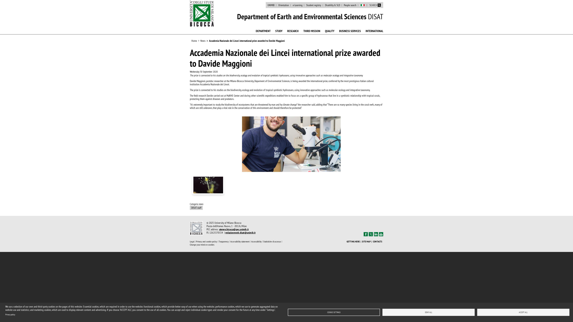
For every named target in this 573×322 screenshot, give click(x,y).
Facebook (366, 234)
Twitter (371, 234)
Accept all (523, 312)
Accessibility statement (240, 241)
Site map (366, 241)
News (202, 40)
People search (350, 5)
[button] (291, 143)
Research (293, 31)
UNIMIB (271, 5)
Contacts (377, 241)
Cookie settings (334, 312)
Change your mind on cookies (202, 244)
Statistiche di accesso (272, 241)
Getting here (353, 241)
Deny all (428, 312)
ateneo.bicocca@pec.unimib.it (234, 229)
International (374, 31)
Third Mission (311, 31)
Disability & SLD (332, 5)
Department (263, 31)
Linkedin (376, 234)
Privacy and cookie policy (206, 241)
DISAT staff (196, 207)
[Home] (202, 13)
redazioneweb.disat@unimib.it (240, 232)
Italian (363, 5)
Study (278, 31)
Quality (329, 31)
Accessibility (256, 241)
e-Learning (297, 5)
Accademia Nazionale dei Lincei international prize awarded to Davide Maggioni (247, 40)
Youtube (381, 234)
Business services (350, 31)
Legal (192, 241)
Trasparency (224, 241)
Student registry (313, 5)
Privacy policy (10, 314)
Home (194, 40)
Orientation (283, 5)
